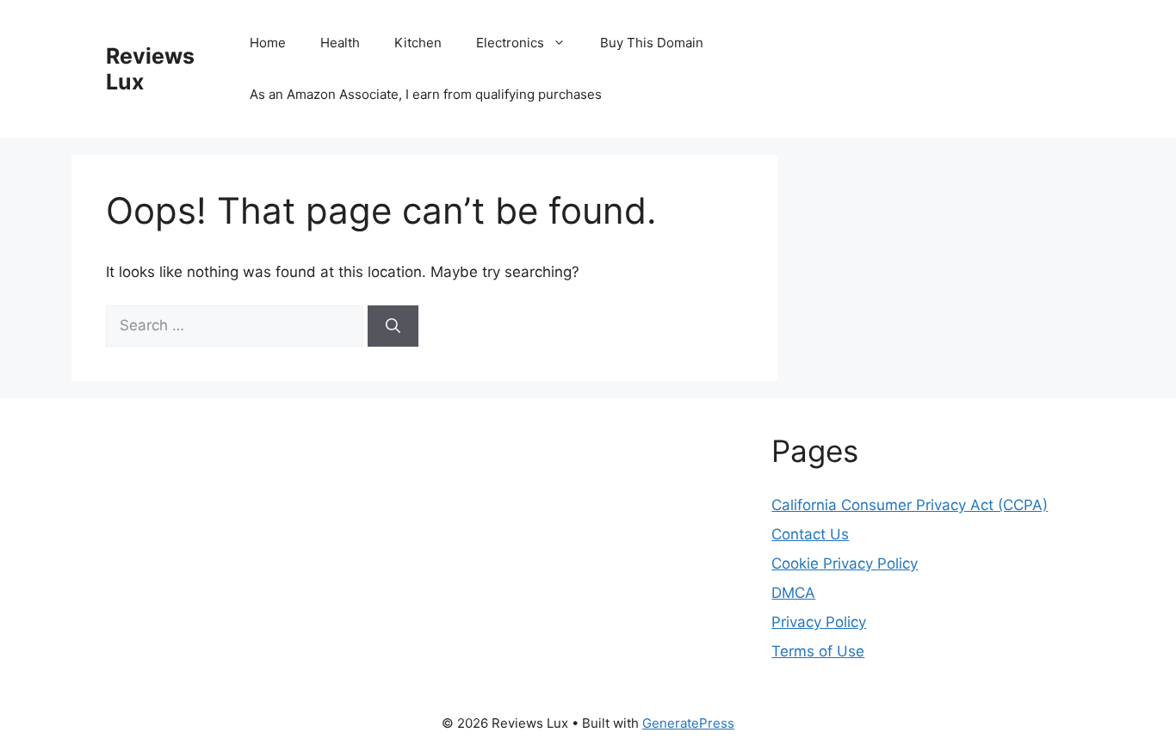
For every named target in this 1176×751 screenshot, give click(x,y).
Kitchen (418, 42)
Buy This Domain (651, 42)
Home (268, 42)
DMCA (793, 592)
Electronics (510, 42)
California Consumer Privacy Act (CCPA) (909, 505)
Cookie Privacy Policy (844, 563)
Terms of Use (817, 651)
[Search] (393, 326)
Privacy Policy (818, 622)
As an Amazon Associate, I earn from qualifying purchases (426, 94)
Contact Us (810, 534)
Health (340, 42)
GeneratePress (688, 723)
